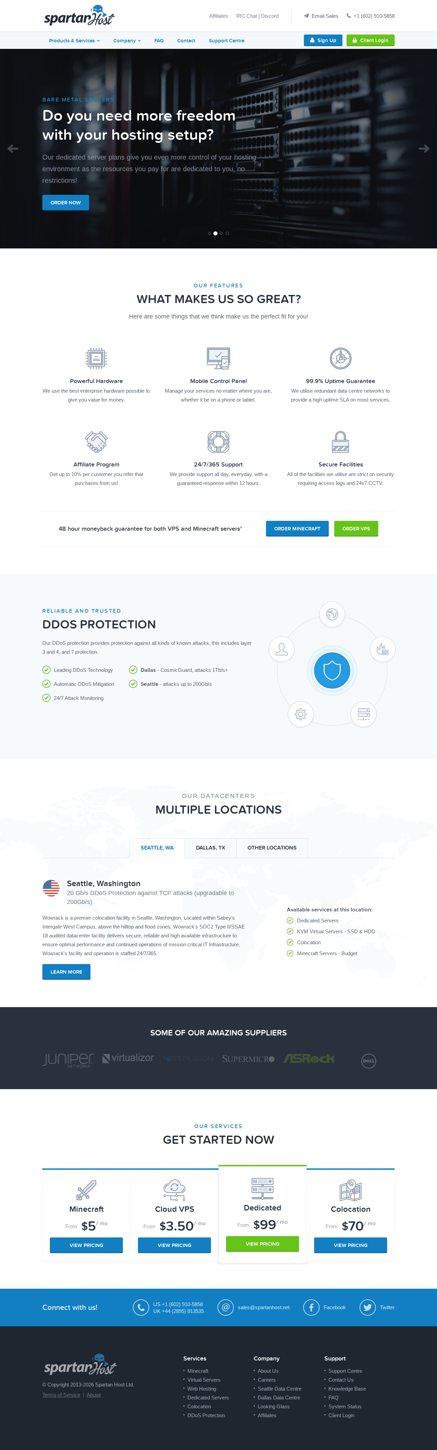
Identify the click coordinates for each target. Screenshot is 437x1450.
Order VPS (356, 529)
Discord (270, 16)
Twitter (387, 1307)
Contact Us (341, 1380)
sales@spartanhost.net (264, 1307)
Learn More (66, 972)
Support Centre (226, 41)
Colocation (199, 1406)
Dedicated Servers (208, 1397)
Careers (267, 1380)
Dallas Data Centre (279, 1397)
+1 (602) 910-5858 (374, 16)
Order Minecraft (297, 529)
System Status (345, 1406)
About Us (268, 1371)
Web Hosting (201, 1389)
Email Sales (325, 16)
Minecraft (197, 1371)
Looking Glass (274, 1406)
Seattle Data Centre (279, 1389)
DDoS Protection (206, 1415)
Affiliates (218, 16)
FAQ (159, 41)
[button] (13, 148)
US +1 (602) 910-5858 (178, 1304)
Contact (186, 41)
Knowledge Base (347, 1389)
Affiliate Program (96, 464)
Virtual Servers (204, 1380)
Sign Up (327, 40)
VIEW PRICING (86, 1245)
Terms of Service (61, 1395)
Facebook (335, 1307)
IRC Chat (246, 16)
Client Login (374, 40)
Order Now (66, 203)
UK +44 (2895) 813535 (178, 1311)
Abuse (94, 1395)
